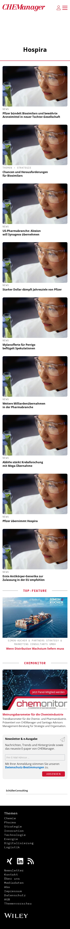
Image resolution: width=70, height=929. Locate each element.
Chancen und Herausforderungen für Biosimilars (25, 173)
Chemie (10, 818)
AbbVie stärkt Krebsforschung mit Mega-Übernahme (23, 464)
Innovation (14, 830)
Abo (7, 887)
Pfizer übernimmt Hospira (20, 521)
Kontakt (11, 874)
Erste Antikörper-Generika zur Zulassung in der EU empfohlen (24, 578)
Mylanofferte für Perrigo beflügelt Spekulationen (19, 346)
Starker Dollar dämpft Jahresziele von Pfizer (32, 289)
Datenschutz (15, 895)
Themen (7, 167)
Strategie (24, 167)
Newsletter (14, 870)
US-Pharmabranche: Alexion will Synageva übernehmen (22, 232)
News (6, 109)
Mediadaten (14, 882)
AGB (7, 899)
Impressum (13, 891)
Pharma (10, 822)
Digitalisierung (19, 843)
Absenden (53, 774)
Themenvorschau (18, 903)
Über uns (12, 878)
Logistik (12, 847)
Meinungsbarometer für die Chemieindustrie (33, 714)
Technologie (15, 835)
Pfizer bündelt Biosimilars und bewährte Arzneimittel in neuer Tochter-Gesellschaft (31, 115)
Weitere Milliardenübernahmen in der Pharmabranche (24, 405)
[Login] (59, 7)
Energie (11, 839)
